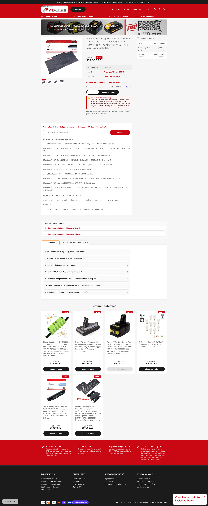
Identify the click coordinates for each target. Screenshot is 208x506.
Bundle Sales (115, 9)
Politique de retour (48, 490)
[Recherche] (155, 9)
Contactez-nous (79, 479)
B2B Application (137, 9)
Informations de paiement (51, 481)
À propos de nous (111, 479)
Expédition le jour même (146, 484)
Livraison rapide (143, 487)
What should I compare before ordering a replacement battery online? (72, 279)
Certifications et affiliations (115, 484)
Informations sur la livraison (52, 484)
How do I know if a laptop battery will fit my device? (65, 258)
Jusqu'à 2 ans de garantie (146, 481)
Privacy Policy (78, 484)
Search (126, 9)
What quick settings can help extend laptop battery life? (67, 292)
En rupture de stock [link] (120, 369)
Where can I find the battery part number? (61, 265)
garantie (76, 481)
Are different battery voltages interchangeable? (63, 272)
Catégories (77, 9)
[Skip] (204, 497)
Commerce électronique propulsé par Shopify (153, 502)
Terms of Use (78, 487)
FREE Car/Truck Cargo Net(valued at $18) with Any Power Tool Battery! (83, 26)
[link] (190, 499)
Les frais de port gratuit (50, 487)
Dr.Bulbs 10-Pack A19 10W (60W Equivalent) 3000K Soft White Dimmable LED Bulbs (151, 344)
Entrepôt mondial (143, 479)
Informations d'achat (49, 479)
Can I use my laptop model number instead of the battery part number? (72, 285)
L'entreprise (109, 481)
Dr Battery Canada (132, 502)
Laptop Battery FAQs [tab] (50, 242)
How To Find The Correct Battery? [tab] (75, 242)
